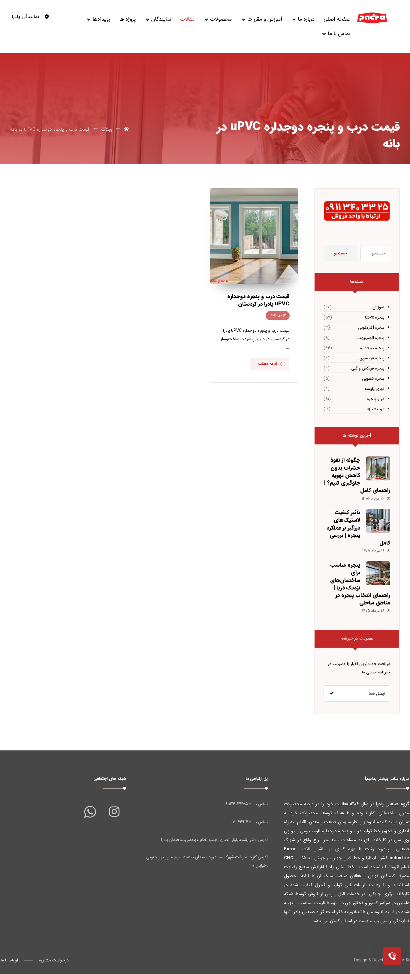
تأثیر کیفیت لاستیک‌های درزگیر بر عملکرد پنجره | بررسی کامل (358, 527)
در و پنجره (375, 399)
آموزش (378, 307)
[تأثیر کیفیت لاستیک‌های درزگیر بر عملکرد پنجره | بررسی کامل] (378, 521)
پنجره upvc (374, 317)
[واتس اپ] (90, 812)
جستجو (340, 253)
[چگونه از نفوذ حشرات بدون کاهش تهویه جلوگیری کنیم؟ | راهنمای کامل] (378, 468)
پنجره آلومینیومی (370, 337)
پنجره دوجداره (372, 348)
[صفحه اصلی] (126, 129)
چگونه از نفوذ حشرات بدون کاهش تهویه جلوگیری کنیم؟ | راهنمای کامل (357, 475)
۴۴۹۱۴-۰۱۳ (239, 822)
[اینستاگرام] (114, 812)
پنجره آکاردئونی (371, 327)
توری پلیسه (374, 388)
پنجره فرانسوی (372, 358)
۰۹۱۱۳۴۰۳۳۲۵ (236, 804)
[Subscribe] (332, 693)
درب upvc (375, 409)
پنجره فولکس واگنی (367, 368)
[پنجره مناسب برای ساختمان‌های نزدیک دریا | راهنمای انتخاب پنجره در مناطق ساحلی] (378, 573)
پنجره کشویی (373, 378)
